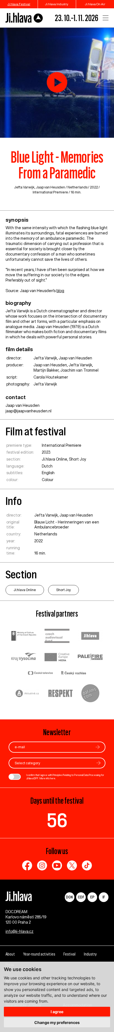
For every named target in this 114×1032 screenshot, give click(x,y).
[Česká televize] (40, 673)
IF (103, 897)
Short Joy (77, 459)
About (10, 954)
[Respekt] (60, 693)
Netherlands (77, 187)
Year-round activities (39, 954)
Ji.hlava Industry (56, 4)
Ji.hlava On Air (95, 4)
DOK (69, 897)
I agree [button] (57, 1011)
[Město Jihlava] (90, 636)
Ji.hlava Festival (18, 4)
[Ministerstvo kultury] (23, 636)
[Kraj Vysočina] (23, 657)
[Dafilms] (90, 694)
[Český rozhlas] (73, 673)
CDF (81, 897)
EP (92, 897)
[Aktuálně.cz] (27, 694)
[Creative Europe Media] (57, 658)
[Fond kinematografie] (57, 636)
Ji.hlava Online (54, 459)
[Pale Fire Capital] (90, 657)
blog (60, 291)
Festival (69, 954)
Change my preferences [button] (57, 1022)
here (52, 778)
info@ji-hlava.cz (19, 931)
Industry (90, 954)
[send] (98, 747)
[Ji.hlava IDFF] (24, 18)
